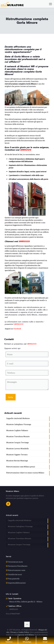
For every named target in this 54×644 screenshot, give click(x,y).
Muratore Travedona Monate (18, 436)
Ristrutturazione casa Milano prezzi (20, 466)
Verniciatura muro (15, 562)
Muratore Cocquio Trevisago (17, 442)
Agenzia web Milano (26, 634)
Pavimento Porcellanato (17, 566)
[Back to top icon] (27, 624)
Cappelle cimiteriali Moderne (18, 418)
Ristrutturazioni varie (16, 570)
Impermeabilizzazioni (17, 583)
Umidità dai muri (15, 574)
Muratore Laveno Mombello (17, 448)
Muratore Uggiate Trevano (17, 454)
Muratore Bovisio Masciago (17, 460)
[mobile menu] (50, 4)
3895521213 (13, 609)
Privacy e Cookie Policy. (19, 632)
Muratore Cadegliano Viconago (18, 424)
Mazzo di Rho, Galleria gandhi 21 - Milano (25, 601)
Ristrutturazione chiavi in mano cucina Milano (25, 472)
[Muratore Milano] (12, 4)
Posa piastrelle (14, 578)
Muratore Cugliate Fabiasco (17, 430)
